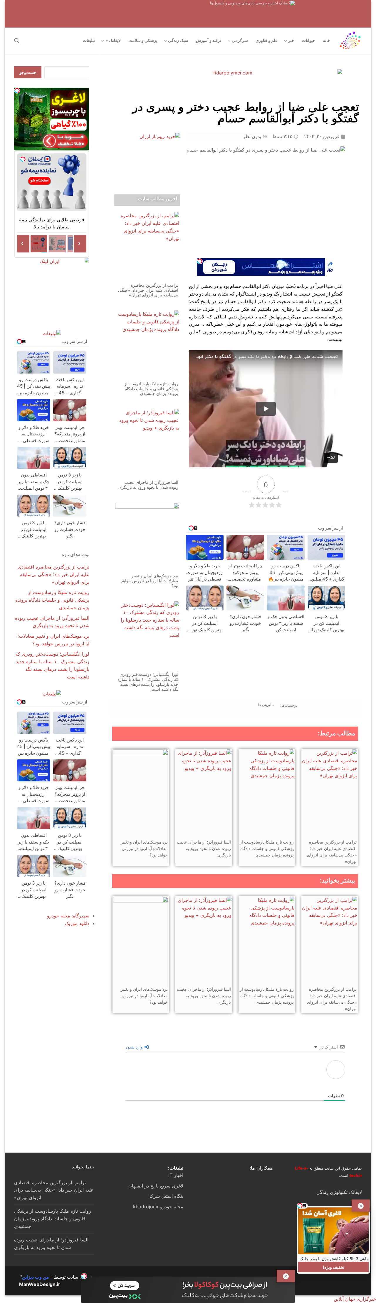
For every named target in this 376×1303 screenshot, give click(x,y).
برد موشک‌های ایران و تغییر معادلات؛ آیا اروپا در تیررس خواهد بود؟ (149, 581)
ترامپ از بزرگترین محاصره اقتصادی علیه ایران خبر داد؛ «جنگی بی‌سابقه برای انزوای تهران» (148, 290)
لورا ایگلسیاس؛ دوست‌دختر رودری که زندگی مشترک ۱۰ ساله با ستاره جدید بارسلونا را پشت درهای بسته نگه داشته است (148, 681)
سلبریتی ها (266, 705)
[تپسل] (200, 261)
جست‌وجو (27, 72)
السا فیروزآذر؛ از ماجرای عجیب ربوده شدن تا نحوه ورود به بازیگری (148, 485)
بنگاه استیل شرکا (166, 1196)
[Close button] (361, 1205)
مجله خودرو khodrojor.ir (158, 1206)
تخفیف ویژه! (333, 1266)
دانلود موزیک (77, 923)
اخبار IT (175, 1175)
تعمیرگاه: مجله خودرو (68, 916)
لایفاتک (355, 1192)
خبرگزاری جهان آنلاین (355, 1299)
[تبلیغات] (52, 333)
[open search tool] (16, 40)
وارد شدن (135, 1046)
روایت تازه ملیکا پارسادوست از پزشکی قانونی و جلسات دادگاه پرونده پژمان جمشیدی (151, 388)
